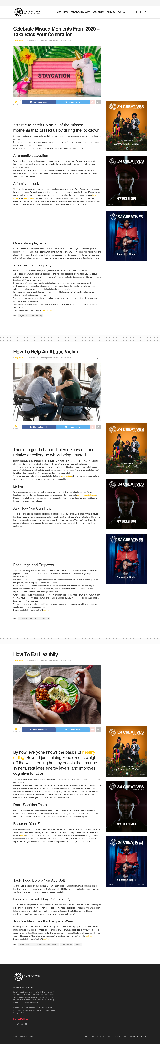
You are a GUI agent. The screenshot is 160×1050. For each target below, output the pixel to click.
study (22, 835)
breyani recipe (24, 316)
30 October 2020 (32, 40)
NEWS (65, 12)
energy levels (40, 944)
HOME (58, 12)
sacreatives (47, 310)
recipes (89, 936)
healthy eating (52, 944)
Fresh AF (32, 1037)
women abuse (66, 476)
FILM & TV (111, 12)
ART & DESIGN (98, 12)
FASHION (121, 12)
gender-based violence (86, 495)
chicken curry (29, 198)
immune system (66, 944)
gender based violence (27, 618)
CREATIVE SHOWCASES (80, 12)
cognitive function (25, 944)
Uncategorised (46, 40)
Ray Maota (19, 40)
